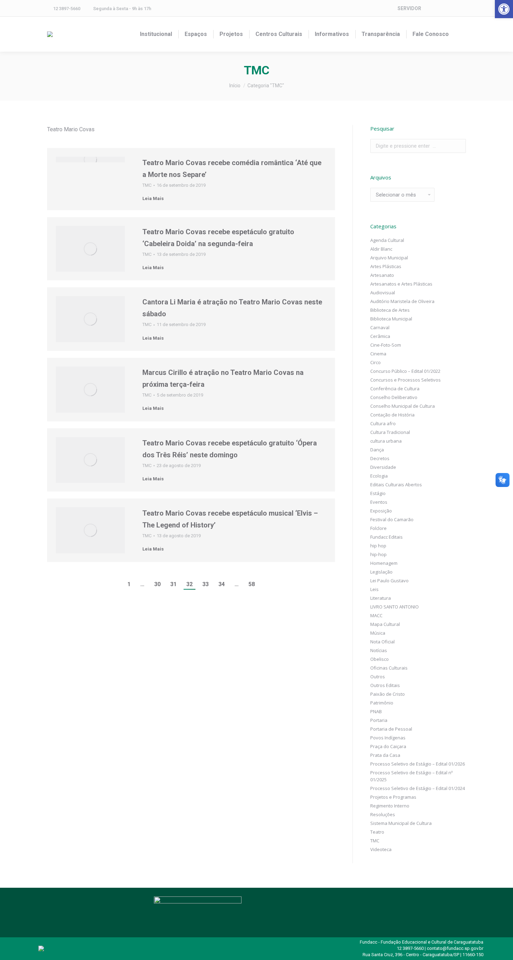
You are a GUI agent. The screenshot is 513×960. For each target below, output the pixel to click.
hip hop (378, 545)
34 (221, 584)
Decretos (379, 458)
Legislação (381, 572)
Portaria (378, 720)
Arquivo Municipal (389, 257)
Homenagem (383, 563)
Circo (375, 362)
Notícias (378, 650)
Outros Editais (385, 685)
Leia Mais (153, 198)
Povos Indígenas (388, 737)
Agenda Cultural (387, 240)
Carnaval (379, 327)
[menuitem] (156, 34)
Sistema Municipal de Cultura (401, 823)
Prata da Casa (385, 755)
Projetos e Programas (393, 797)
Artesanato (382, 275)
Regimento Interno (389, 806)
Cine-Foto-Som (385, 345)
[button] (504, 9)
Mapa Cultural (385, 624)
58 (251, 584)
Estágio (378, 493)
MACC (376, 615)
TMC (146, 185)
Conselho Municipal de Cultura (402, 406)
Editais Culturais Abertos (396, 484)
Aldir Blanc (381, 249)
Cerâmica (380, 336)
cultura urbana (386, 441)
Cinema (378, 353)
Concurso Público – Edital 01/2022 (405, 371)
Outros (377, 676)
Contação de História (392, 415)
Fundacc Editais (386, 537)
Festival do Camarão (392, 519)
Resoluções (382, 814)
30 (157, 584)
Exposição (381, 511)
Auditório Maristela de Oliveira (402, 301)
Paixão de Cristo (387, 694)
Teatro (377, 832)
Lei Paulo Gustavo (389, 580)
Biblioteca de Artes (390, 310)
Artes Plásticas (385, 266)
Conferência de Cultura (394, 388)
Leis (374, 589)
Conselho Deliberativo (393, 397)
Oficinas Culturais (389, 668)
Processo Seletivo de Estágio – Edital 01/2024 (417, 788)
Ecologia (379, 476)
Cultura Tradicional (390, 432)
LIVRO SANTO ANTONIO (394, 607)
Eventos (378, 502)
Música (377, 633)
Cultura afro (383, 423)
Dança (377, 449)
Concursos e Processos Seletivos (405, 380)
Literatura (380, 598)
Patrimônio (381, 703)
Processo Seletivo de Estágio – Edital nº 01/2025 (411, 776)
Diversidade (383, 467)
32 (189, 584)
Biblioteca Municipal (391, 319)
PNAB (376, 711)
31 (173, 584)
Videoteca (381, 849)
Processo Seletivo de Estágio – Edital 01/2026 (417, 764)
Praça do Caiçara (388, 746)
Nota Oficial (382, 641)
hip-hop (378, 554)
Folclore (378, 528)
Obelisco (379, 659)
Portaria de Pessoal (391, 729)
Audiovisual (382, 292)
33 (205, 584)
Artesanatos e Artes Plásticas (401, 284)
